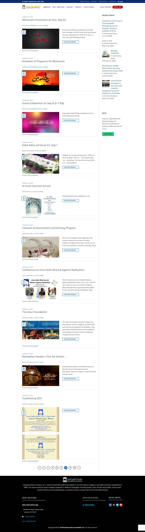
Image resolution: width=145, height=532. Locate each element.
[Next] (79, 467)
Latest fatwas (89, 7)
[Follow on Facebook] (110, 505)
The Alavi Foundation (34, 312)
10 (74, 467)
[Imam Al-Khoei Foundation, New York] (31, 7)
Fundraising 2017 (32, 398)
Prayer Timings (84, 1)
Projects (78, 7)
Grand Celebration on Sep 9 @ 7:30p (43, 103)
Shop (54, 7)
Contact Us (112, 1)
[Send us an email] (114, 505)
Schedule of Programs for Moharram (43, 61)
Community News (27, 17)
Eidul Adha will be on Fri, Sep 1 (39, 145)
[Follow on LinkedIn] (117, 505)
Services (69, 7)
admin (46, 25)
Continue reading (70, 42)
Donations (60, 7)
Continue (108, 134)
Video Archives (103, 1)
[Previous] (39, 467)
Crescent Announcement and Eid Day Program (49, 228)
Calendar (94, 1)
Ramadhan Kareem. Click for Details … (44, 356)
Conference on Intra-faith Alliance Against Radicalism (53, 270)
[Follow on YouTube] (121, 505)
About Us (47, 7)
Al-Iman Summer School (36, 186)
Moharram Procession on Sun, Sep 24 (44, 20)
